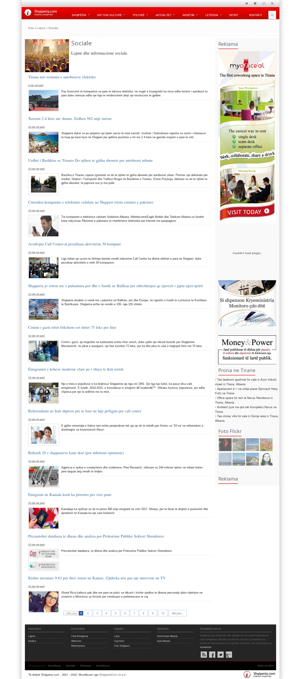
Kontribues (54, 665)
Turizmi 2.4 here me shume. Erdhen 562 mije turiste (70, 118)
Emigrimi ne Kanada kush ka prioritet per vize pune (69, 494)
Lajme (41, 28)
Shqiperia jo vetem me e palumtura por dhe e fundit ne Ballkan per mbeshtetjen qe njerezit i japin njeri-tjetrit (115, 285)
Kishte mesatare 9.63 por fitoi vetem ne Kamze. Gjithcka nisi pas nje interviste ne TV (97, 577)
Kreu (31, 28)
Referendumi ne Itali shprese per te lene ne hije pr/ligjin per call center (84, 410)
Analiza (32, 641)
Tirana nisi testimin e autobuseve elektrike (62, 76)
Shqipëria (79, 15)
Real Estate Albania (167, 636)
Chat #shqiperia (79, 636)
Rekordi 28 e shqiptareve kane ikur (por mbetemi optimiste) (76, 452)
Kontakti (255, 15)
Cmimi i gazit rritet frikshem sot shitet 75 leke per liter (72, 327)
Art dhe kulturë (109, 15)
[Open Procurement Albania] (245, 268)
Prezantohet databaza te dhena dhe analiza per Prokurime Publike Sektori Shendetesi (96, 536)
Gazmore (119, 641)
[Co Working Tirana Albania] (245, 136)
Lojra (116, 636)
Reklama (85, 665)
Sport (233, 15)
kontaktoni (205, 647)
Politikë (139, 15)
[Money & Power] (245, 349)
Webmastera (78, 645)
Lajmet (31, 636)
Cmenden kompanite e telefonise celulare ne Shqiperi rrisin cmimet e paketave (90, 202)
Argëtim (188, 15)
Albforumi (76, 641)
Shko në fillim (266, 665)
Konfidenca (103, 665)
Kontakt (70, 665)
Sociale (53, 28)
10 (162, 613)
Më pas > (177, 613)
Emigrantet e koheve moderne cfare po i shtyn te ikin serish (75, 369)
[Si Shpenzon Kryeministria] (245, 303)
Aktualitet (163, 15)
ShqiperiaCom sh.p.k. (113, 674)
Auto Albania (163, 641)
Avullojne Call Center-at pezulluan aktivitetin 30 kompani (74, 243)
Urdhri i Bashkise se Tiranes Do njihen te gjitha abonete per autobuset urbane (90, 160)
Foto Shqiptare (122, 645)
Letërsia (211, 15)
